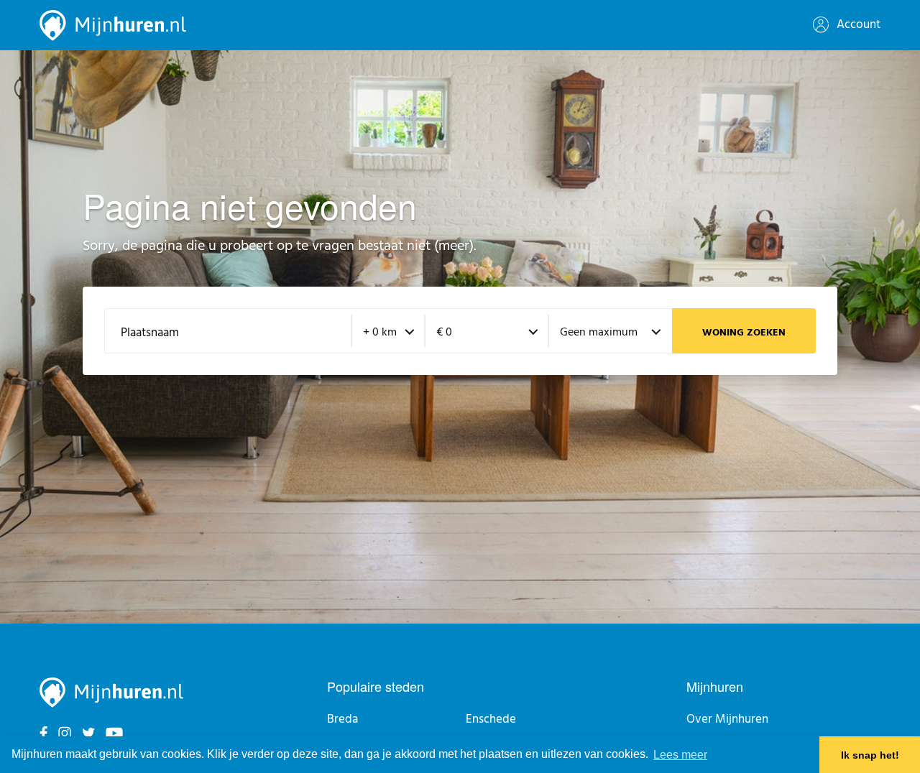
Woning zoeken (744, 333)
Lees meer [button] (680, 755)
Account (857, 24)
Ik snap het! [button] (870, 755)
